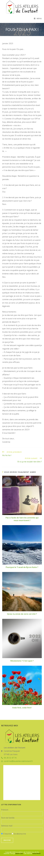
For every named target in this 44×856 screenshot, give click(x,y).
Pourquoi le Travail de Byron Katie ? (22, 567)
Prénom (4, 809)
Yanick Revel (36, 853)
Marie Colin (19, 853)
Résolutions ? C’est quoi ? (22, 661)
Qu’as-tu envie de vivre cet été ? (22, 614)
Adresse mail (6, 825)
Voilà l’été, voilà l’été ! (22, 707)
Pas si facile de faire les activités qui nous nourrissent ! (22, 519)
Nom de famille (7, 817)
